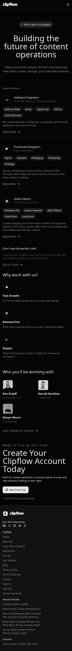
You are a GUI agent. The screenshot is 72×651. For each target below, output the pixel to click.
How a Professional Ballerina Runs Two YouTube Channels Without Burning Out (22, 617)
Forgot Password (12, 593)
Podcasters (9, 550)
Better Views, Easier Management (22, 608)
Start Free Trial (17, 489)
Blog (5, 565)
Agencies (8, 541)
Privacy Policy (10, 569)
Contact (7, 579)
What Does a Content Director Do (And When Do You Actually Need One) (21, 625)
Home (6, 536)
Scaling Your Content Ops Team (20, 643)
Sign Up (7, 588)
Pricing (7, 555)
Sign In (7, 583)
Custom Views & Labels (15, 604)
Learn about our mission (18, 430)
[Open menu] (68, 5)
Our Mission (9, 560)
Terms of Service (12, 574)
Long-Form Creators (14, 546)
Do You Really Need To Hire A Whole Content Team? (19, 631)
